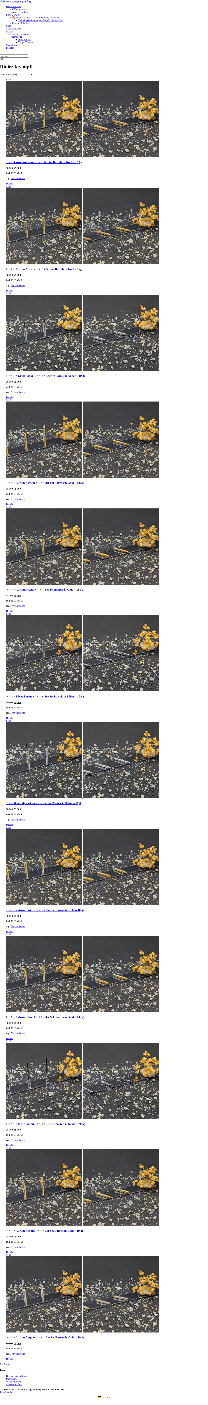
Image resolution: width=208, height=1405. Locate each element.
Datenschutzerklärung (16, 1376)
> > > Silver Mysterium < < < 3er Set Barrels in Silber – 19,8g (44, 803)
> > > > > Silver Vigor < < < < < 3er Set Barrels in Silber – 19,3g (46, 375)
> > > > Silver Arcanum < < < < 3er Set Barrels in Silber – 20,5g (45, 1123)
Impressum (11, 1379)
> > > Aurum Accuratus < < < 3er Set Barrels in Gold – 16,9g (44, 162)
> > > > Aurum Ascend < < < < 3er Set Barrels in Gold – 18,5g (44, 589)
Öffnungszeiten (13, 1381)
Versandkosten (18, 178)
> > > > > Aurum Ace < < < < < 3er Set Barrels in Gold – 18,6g (45, 1017)
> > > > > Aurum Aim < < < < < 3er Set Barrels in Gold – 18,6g (45, 910)
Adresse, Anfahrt (14, 1384)
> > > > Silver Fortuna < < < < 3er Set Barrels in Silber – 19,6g (45, 696)
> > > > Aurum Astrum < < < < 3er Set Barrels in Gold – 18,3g (45, 482)
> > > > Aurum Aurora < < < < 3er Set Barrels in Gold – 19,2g (45, 1230)
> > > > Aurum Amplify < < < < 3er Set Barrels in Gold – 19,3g (45, 1337)
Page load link (7, 1392)
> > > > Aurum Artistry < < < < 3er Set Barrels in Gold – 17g (44, 269)
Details (9, 183)
